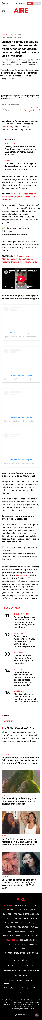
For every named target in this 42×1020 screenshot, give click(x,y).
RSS (21, 993)
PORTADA (5, 35)
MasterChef (8, 721)
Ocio (27, 936)
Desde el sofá (31, 923)
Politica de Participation (12, 988)
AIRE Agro (17, 919)
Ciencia (8, 919)
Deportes (9, 923)
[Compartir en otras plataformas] (37, 109)
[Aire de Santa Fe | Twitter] (19, 960)
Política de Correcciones (14, 966)
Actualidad (23, 910)
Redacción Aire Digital (11, 104)
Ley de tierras (21, 949)
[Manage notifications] (37, 1015)
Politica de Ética (30, 966)
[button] (7, 10)
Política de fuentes (34, 971)
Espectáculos (16, 35)
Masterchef (7, 127)
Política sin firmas (21, 975)
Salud (33, 910)
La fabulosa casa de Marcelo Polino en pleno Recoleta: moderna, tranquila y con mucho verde (19, 259)
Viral (10, 931)
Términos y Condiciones (30, 988)
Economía (7, 914)
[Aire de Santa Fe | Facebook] (14, 960)
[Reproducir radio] (3, 3)
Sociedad (34, 936)
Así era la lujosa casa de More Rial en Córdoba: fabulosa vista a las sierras (19, 197)
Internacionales (31, 914)
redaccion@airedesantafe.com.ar (23, 1009)
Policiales (11, 910)
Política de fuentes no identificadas (14, 971)
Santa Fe (35, 906)
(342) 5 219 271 (33, 1004)
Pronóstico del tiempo (16, 944)
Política (18, 914)
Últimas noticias (22, 906)
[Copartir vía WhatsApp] (31, 109)
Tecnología (23, 927)
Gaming (30, 931)
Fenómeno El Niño (28, 940)
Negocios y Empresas (13, 936)
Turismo (34, 927)
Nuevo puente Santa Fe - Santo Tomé (21, 953)
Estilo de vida (10, 927)
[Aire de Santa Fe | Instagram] (23, 960)
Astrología (20, 931)
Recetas (19, 923)
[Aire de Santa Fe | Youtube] (27, 960)
